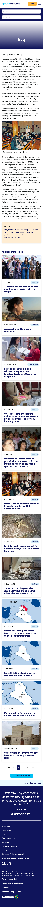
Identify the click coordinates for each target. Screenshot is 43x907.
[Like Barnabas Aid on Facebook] (3, 864)
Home (4, 55)
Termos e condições (10, 879)
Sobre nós (6, 827)
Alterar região (8, 897)
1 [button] (18, 767)
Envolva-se (6, 830)
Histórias (35, 325)
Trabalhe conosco (9, 846)
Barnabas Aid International (13, 854)
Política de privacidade (12, 883)
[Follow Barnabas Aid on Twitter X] (10, 864)
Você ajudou (33, 364)
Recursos (5, 842)
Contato (5, 850)
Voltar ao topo (32, 782)
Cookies (5, 887)
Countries (12, 55)
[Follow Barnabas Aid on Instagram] (6, 864)
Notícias (35, 282)
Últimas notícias (8, 838)
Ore (3, 834)
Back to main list (23, 775)
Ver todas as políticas (11, 891)
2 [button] (22, 767)
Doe (32, 4)
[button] (9, 767)
